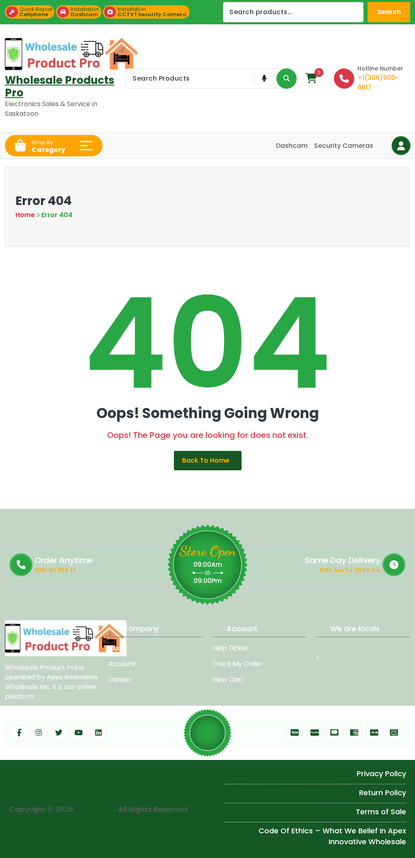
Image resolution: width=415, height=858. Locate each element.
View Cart (228, 679)
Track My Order (237, 663)
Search (389, 12)
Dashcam (292, 145)
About (118, 648)
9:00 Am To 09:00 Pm (350, 570)
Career (120, 679)
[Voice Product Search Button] (264, 78)
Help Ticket (230, 648)
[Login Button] (401, 146)
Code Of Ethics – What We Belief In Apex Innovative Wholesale (332, 836)
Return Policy (382, 793)
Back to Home (205, 460)
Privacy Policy (381, 773)
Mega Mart (95, 809)
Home (25, 215)
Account (122, 663)
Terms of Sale (381, 812)
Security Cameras (343, 145)
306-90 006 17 (55, 570)
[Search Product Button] (286, 78)
